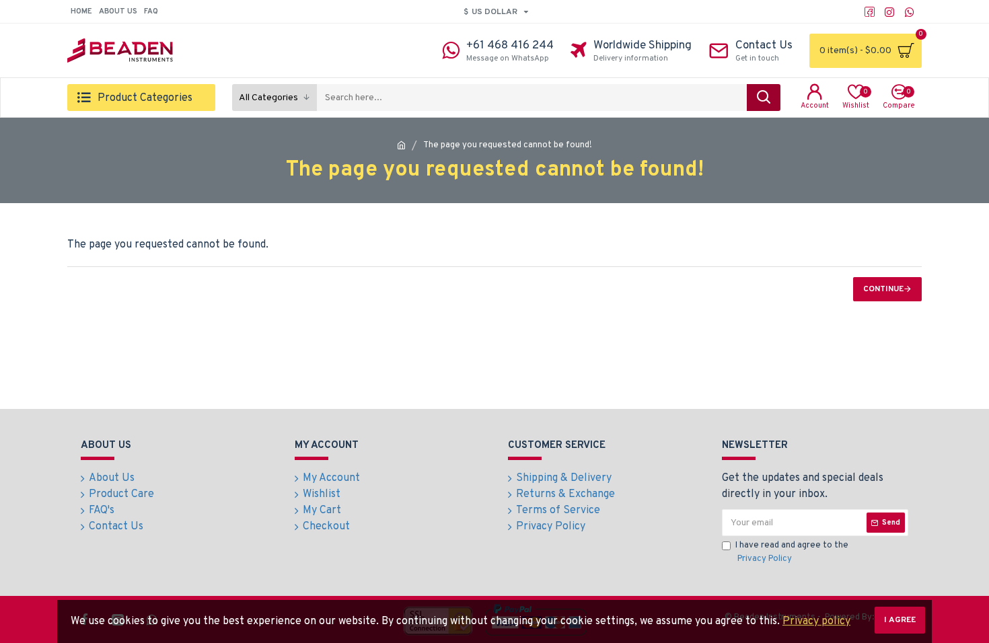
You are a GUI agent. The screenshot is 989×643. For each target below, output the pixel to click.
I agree (900, 620)
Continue (883, 289)
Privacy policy (816, 621)
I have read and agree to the (791, 552)
